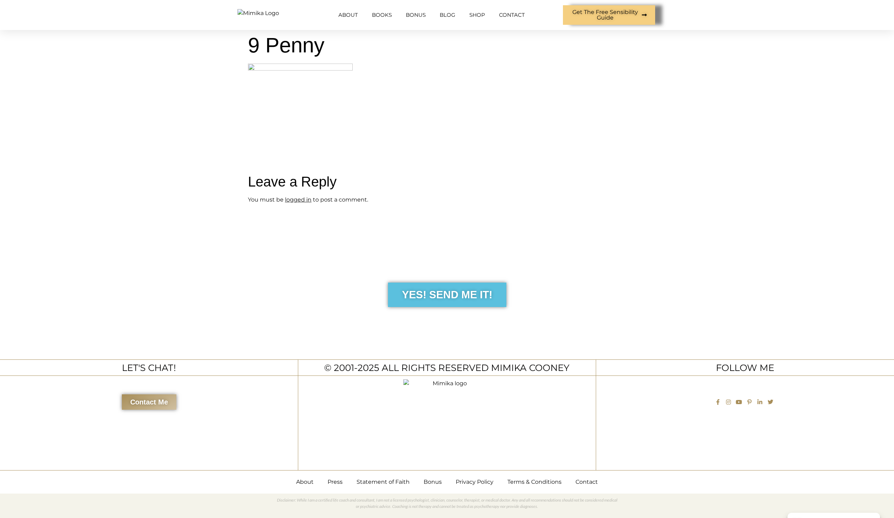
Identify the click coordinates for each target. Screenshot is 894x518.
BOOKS (382, 15)
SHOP (477, 15)
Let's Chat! (149, 367)
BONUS (416, 15)
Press (335, 482)
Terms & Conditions (534, 482)
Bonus (433, 482)
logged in (298, 199)
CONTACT (512, 15)
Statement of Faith (383, 482)
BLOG (447, 15)
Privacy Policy (474, 482)
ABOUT (348, 15)
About (305, 482)
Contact (587, 482)
